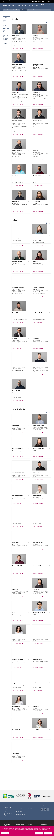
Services (48, 1)
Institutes (5, 14)
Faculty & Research (24, 9)
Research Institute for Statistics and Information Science (6, 36)
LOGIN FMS (30, 809)
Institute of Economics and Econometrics (6, 26)
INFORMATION (19, 809)
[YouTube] (48, 809)
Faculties (39, 1)
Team (5, 41)
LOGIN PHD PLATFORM (20, 814)
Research (5, 43)
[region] (27, 831)
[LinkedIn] (45, 809)
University (34, 1)
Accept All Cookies (38, 833)
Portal (43, 4)
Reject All (48, 833)
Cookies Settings (5, 833)
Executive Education (16, 9)
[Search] (46, 4)
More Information (17, 48)
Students (44, 1)
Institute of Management (6, 31)
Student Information (31, 9)
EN (49, 4)
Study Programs (9, 9)
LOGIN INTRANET (19, 811)
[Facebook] (41, 809)
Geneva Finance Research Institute (5, 19)
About (5, 9)
